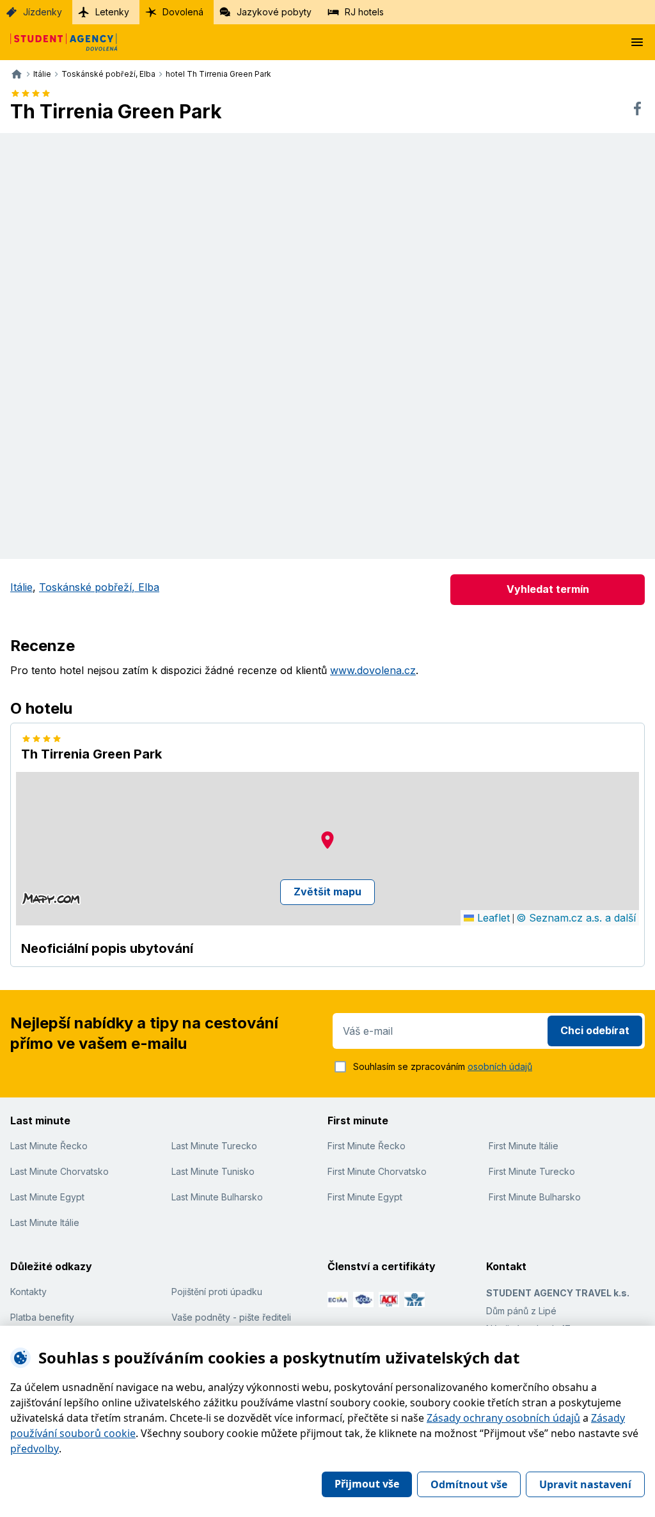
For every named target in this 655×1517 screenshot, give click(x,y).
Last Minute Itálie (44, 1222)
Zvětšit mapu (327, 891)
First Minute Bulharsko (535, 1196)
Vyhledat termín (548, 589)
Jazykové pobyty (274, 11)
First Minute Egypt (365, 1196)
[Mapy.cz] (51, 899)
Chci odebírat (594, 1030)
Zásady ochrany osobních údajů (503, 1418)
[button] (327, 840)
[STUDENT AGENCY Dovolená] (59, 42)
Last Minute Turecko (214, 1145)
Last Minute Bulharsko (217, 1196)
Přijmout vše (367, 1484)
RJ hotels (364, 11)
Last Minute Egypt (47, 1196)
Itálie (21, 587)
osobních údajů (500, 1066)
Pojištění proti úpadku (216, 1291)
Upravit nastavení (585, 1484)
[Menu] (637, 42)
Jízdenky (42, 11)
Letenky (112, 11)
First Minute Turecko (532, 1171)
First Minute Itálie (523, 1145)
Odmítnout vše (468, 1484)
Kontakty (28, 1291)
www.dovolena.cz (373, 670)
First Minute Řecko (367, 1145)
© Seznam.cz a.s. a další (576, 917)
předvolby (34, 1449)
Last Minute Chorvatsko (59, 1171)
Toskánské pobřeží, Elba (99, 587)
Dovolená (182, 11)
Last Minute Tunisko (213, 1171)
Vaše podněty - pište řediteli (231, 1317)
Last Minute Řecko (49, 1145)
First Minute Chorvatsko (377, 1171)
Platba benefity (42, 1317)
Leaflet (492, 917)
